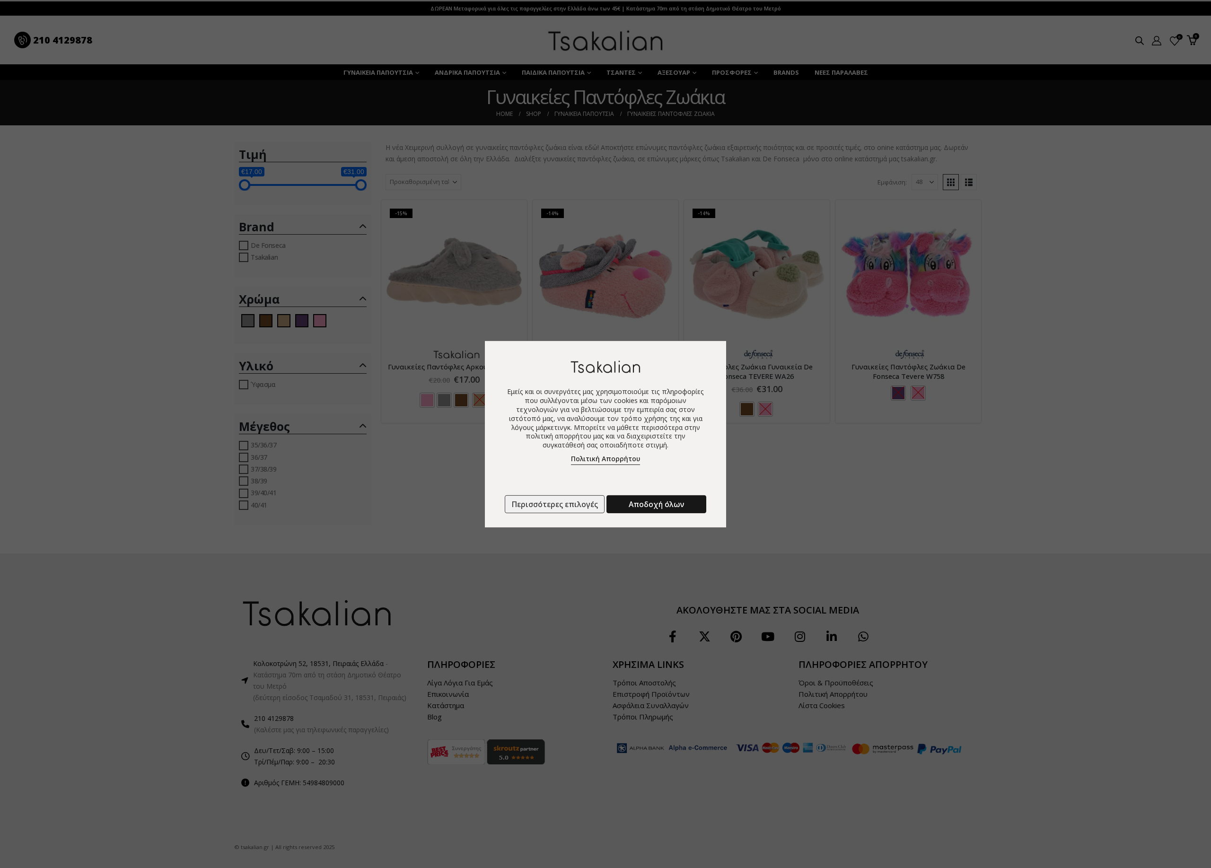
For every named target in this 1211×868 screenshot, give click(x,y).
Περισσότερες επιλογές (554, 504)
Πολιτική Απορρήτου (605, 458)
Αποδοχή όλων (656, 504)
